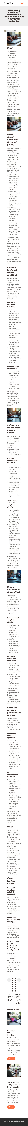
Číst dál (11, 1058)
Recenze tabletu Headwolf (11, 1032)
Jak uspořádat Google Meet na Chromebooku (14, 1084)
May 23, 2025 (15, 1014)
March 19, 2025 (15, 1066)
